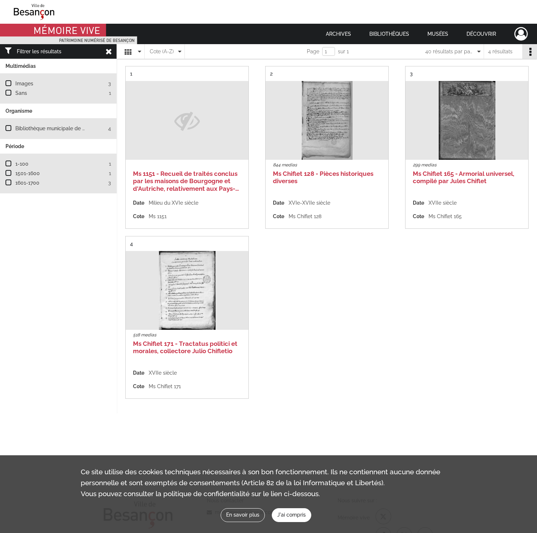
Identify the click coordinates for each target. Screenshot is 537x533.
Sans (21, 93)
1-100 (21, 164)
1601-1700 (27, 183)
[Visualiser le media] (327, 120)
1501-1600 (27, 173)
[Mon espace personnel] (521, 34)
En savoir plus (242, 515)
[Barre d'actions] (529, 51)
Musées (437, 34)
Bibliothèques (389, 34)
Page (313, 51)
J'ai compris (291, 515)
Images (24, 83)
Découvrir (481, 34)
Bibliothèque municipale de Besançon (60, 128)
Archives (338, 34)
